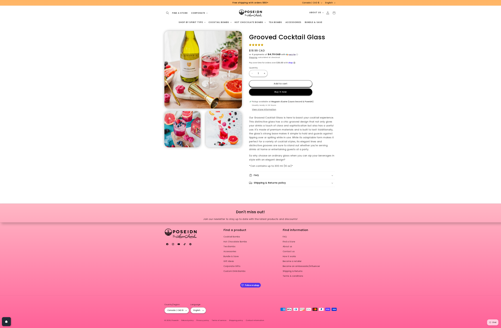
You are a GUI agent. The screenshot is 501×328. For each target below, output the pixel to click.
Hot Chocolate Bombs (235, 241)
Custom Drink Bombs (234, 271)
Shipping (253, 57)
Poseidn (175, 320)
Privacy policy (202, 320)
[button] (167, 13)
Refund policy (187, 320)
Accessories (229, 251)
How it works (289, 256)
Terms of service (219, 320)
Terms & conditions (293, 276)
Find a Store (289, 241)
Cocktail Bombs (231, 236)
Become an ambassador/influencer (301, 266)
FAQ (285, 236)
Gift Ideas (228, 261)
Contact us (289, 251)
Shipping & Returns (293, 271)
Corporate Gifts (231, 266)
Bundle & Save (231, 256)
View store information (264, 109)
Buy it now (281, 91)
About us (287, 246)
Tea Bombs (229, 246)
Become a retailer (292, 261)
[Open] (6, 321)
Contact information (255, 320)
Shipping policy (236, 320)
